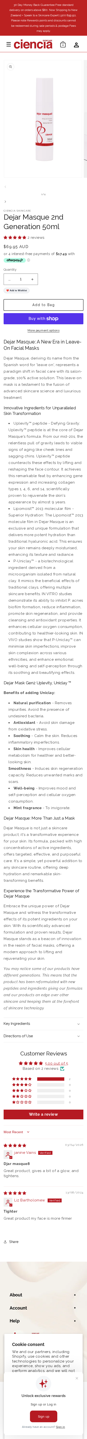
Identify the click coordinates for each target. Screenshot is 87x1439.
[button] (63, 43)
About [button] (16, 1294)
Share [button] (14, 1242)
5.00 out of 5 (56, 1063)
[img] (15, 1145)
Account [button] (18, 1308)
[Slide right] (5, 201)
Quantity (10, 269)
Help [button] (15, 1320)
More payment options (43, 330)
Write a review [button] (43, 1114)
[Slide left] (5, 186)
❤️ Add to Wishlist (16, 290)
